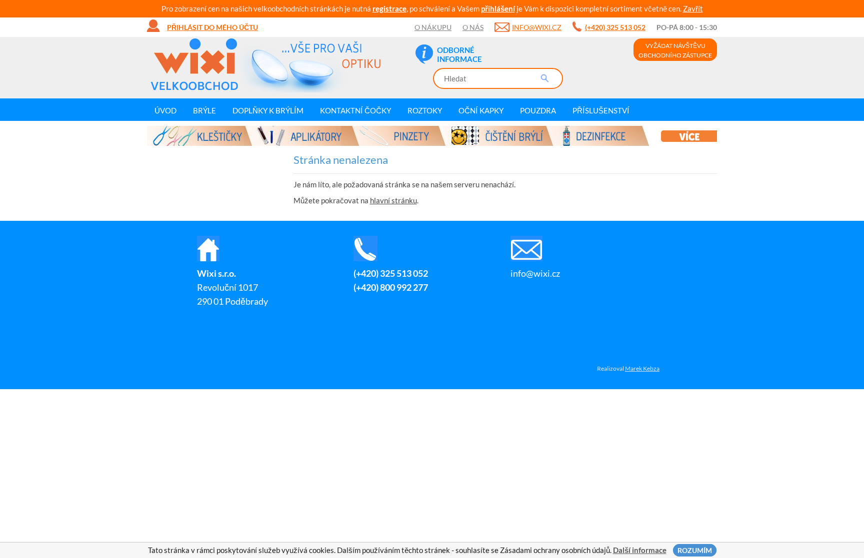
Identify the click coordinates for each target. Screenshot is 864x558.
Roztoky (425, 110)
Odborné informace (459, 54)
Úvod (165, 110)
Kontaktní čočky (355, 110)
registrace (389, 8)
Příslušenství (601, 110)
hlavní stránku (393, 200)
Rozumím (695, 550)
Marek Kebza (642, 368)
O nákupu (433, 27)
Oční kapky (481, 110)
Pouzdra (538, 110)
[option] (432, 136)
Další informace (639, 550)
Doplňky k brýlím (268, 110)
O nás (473, 27)
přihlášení (498, 8)
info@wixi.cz (537, 27)
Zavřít (693, 8)
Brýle (204, 110)
